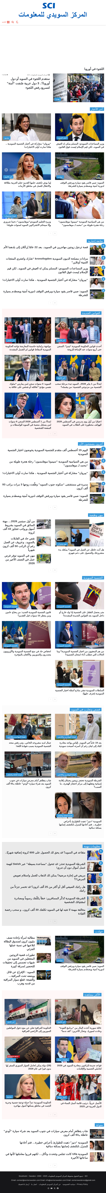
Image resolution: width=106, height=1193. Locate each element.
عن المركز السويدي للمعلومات (50, 1184)
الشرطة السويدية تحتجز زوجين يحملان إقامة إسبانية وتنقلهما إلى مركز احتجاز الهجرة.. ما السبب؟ (80, 783)
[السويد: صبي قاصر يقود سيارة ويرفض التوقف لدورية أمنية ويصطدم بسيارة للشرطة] (97, 294)
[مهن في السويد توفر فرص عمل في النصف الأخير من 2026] (44, 558)
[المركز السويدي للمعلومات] (53, 9)
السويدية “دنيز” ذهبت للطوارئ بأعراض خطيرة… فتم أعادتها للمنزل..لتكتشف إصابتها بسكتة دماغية (80, 824)
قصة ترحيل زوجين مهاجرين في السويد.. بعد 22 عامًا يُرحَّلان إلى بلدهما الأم (46, 247)
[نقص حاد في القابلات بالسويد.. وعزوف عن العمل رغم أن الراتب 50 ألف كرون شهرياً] (44, 541)
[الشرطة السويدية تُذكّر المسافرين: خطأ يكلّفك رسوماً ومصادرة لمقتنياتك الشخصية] (94, 901)
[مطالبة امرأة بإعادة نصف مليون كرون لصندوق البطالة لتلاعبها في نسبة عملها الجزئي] (44, 940)
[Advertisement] (53, 47)
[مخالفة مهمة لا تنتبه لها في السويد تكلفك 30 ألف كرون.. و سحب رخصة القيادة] (94, 912)
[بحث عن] (12, 22)
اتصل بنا (34, 1184)
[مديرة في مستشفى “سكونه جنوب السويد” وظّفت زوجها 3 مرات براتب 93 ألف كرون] (97, 487)
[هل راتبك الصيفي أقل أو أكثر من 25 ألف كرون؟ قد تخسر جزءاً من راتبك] (94, 890)
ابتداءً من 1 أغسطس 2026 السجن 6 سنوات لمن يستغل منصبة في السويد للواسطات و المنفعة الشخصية (30, 424)
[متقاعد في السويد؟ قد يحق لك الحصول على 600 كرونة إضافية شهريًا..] (94, 855)
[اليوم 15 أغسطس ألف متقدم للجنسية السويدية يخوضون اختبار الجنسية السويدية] (97, 453)
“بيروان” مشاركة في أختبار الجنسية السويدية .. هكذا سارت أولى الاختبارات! (45, 279)
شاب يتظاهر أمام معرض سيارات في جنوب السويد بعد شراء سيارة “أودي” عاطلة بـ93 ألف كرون (28, 783)
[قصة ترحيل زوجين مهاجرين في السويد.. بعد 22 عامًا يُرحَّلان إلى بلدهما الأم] (97, 250)
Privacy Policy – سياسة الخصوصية (75, 1184)
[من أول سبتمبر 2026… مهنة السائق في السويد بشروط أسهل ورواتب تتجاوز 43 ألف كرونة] (44, 524)
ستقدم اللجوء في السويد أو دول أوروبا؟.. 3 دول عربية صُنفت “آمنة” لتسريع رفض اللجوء (28, 83)
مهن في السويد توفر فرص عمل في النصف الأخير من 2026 (20, 559)
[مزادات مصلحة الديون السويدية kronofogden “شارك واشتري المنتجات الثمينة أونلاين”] (97, 261)
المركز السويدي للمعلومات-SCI (37, 75)
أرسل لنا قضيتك (23, 1184)
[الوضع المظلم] (17, 22)
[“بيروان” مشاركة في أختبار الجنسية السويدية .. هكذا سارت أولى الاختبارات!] (97, 283)
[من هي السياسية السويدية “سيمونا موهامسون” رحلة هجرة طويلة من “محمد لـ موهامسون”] (97, 464)
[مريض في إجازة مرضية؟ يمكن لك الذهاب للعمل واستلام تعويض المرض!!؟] (94, 878)
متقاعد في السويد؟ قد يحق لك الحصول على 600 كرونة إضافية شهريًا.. (45, 852)
